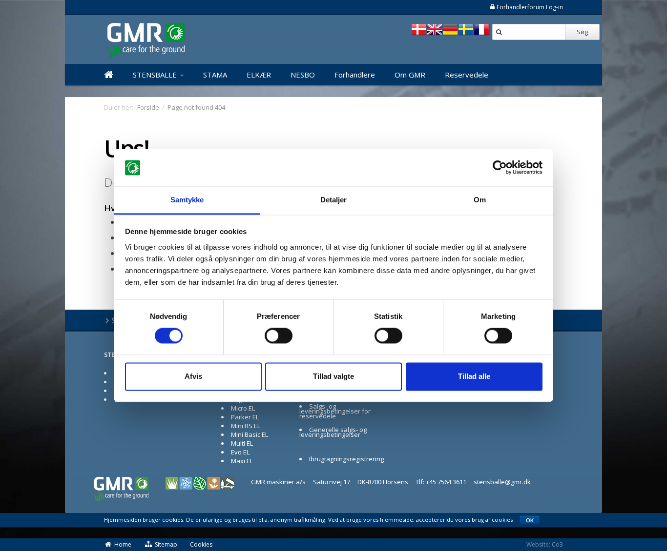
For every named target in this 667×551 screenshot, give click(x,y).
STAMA (215, 74)
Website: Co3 (544, 544)
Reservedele (466, 74)
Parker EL (245, 417)
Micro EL (243, 408)
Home (122, 544)
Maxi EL (242, 460)
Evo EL (240, 452)
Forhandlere (354, 74)
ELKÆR (259, 74)
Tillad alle (474, 376)
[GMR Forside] (108, 74)
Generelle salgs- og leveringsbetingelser (333, 432)
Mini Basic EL (249, 434)
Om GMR (410, 74)
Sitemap (166, 544)
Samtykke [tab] (187, 200)
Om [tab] (480, 200)
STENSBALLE (156, 74)
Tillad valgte (333, 376)
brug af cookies (492, 519)
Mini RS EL (245, 425)
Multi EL (242, 443)
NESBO (303, 74)
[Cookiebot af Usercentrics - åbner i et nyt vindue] (499, 167)
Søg (582, 31)
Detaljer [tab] (333, 200)
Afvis (193, 376)
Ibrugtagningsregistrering (346, 458)
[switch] (278, 336)
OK (530, 520)
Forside (148, 107)
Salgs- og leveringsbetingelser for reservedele (335, 411)
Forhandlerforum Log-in (530, 7)
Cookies (201, 544)
